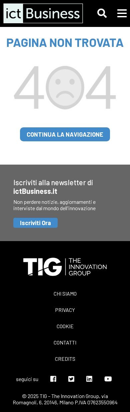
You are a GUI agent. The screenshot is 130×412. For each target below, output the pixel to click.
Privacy (65, 310)
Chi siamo (65, 293)
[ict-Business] (40, 13)
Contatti (65, 342)
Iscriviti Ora (35, 222)
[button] (102, 13)
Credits (65, 358)
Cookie (65, 326)
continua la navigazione (65, 134)
